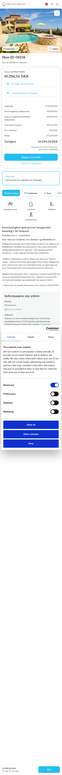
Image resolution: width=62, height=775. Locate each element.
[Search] (52, 4)
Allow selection (31, 434)
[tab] (11, 193)
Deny (31, 443)
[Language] (46, 4)
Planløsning (9, 49)
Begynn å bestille (31, 157)
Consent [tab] (11, 337)
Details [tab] (31, 337)
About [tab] (51, 337)
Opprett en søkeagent (31, 163)
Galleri (55, 49)
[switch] (54, 394)
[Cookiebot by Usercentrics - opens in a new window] (46, 329)
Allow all (31, 424)
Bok (49, 769)
